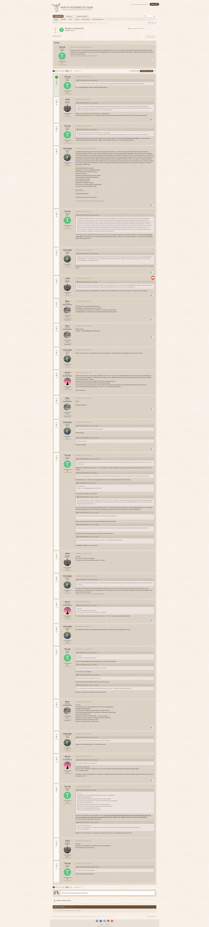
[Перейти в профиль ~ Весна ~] (67, 381)
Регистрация (154, 4)
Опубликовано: (78, 47)
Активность (69, 16)
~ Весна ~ (67, 372)
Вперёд (67, 887)
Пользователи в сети (97, 19)
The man (72, 30)
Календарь (63, 19)
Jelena (67, 99)
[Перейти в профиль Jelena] (67, 108)
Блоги (70, 19)
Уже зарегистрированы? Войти (139, 4)
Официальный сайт (82, 16)
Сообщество (58, 16)
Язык (101, 924)
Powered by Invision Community (104, 926)
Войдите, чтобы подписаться (136, 28)
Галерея (77, 19)
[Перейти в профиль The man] (61, 30)
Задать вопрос (151, 36)
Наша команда (85, 19)
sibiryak (91, 80)
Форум (56, 19)
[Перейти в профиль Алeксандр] (67, 157)
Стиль (106, 924)
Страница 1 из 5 (77, 71)
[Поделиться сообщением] (153, 47)
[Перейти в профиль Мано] (67, 310)
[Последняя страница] (71, 71)
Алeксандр (67, 148)
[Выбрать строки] (154, 71)
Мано (67, 301)
